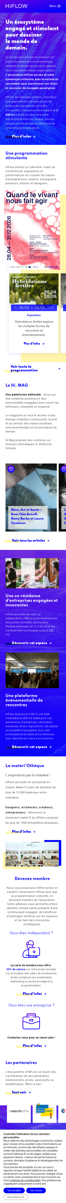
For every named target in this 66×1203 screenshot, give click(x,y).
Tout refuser (36, 1190)
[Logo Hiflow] (16, 6)
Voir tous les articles (28, 540)
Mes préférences (15, 1197)
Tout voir (19, 1092)
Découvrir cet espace (29, 643)
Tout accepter (14, 1190)
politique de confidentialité (25, 1180)
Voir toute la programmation (24, 368)
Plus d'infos (21, 136)
